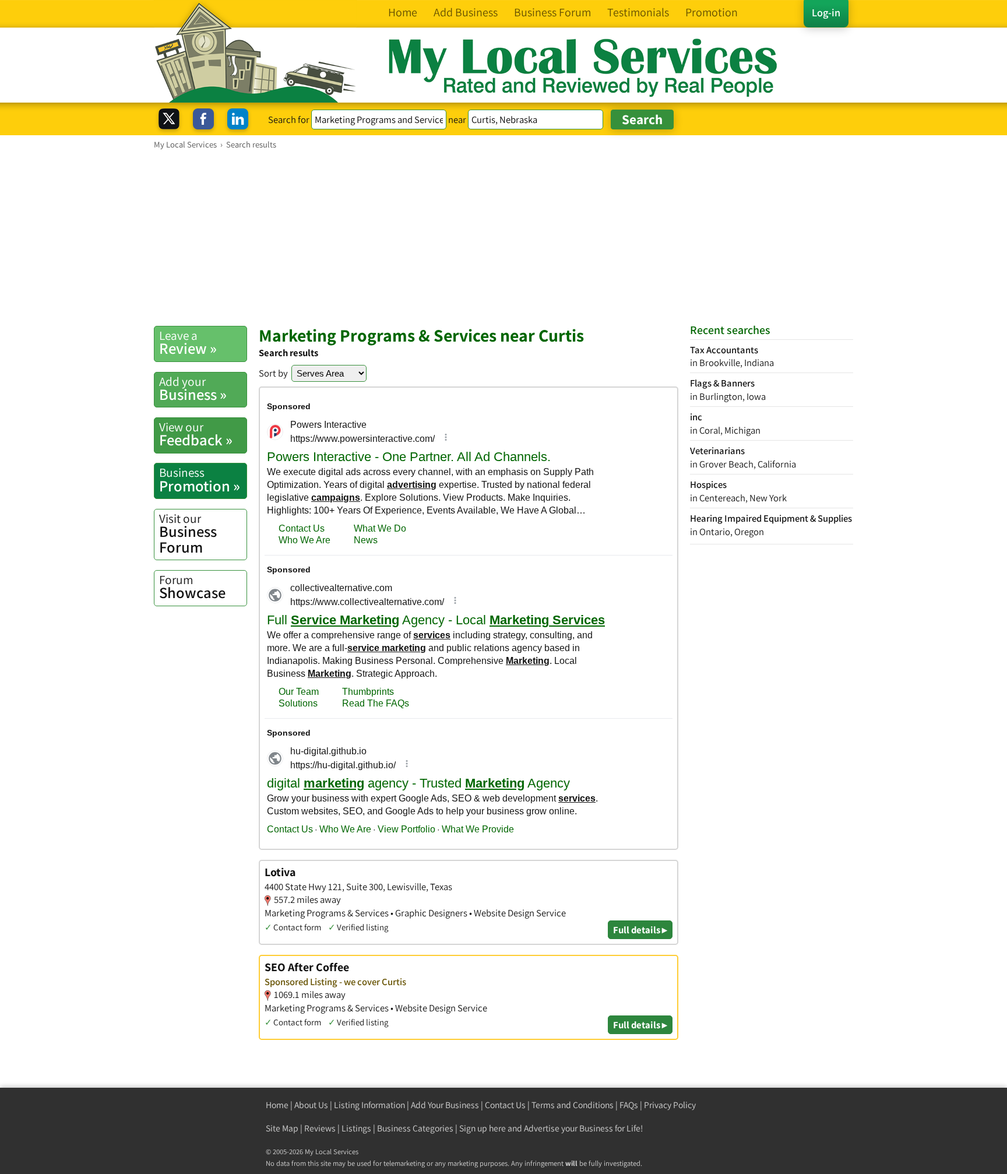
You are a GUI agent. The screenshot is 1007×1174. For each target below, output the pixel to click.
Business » (193, 389)
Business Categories (415, 1128)
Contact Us (505, 1104)
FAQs (628, 1104)
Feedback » (196, 434)
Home (277, 1104)
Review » (188, 342)
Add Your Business (445, 1104)
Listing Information (369, 1104)
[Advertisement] (503, 237)
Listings (356, 1128)
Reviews (320, 1128)
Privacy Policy (670, 1104)
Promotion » (199, 479)
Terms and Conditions (572, 1104)
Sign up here (482, 1128)
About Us (311, 1104)
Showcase (192, 587)
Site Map (282, 1128)
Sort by (273, 373)
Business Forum (188, 533)
